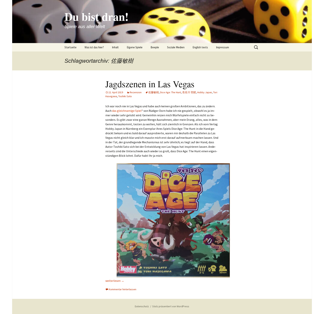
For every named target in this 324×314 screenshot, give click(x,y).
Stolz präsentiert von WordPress (170, 306)
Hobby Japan (204, 92)
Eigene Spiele (134, 47)
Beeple (155, 47)
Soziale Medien (175, 47)
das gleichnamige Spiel (127, 111)
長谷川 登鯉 (189, 92)
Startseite (70, 47)
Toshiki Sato (125, 96)
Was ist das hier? (94, 47)
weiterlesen (114, 281)
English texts (200, 47)
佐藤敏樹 (153, 92)
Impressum (222, 47)
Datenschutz (142, 306)
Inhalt (115, 47)
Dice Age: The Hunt (170, 92)
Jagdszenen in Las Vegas (149, 84)
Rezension (136, 92)
